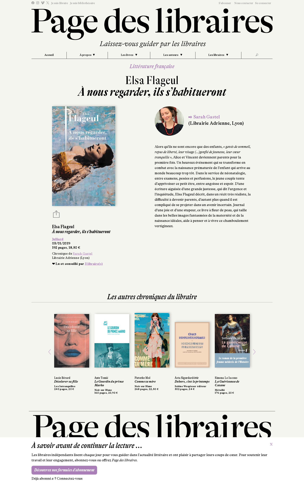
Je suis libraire (59, 3)
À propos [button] (85, 55)
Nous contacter (243, 3)
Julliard (58, 239)
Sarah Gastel (82, 253)
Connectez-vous (70, 478)
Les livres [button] (127, 55)
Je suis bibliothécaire (82, 3)
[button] (49, 351)
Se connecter (263, 3)
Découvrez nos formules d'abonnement (64, 470)
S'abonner (225, 3)
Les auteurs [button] (171, 55)
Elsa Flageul (152, 80)
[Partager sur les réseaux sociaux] (56, 215)
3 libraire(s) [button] (94, 264)
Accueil (49, 55)
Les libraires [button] (216, 55)
